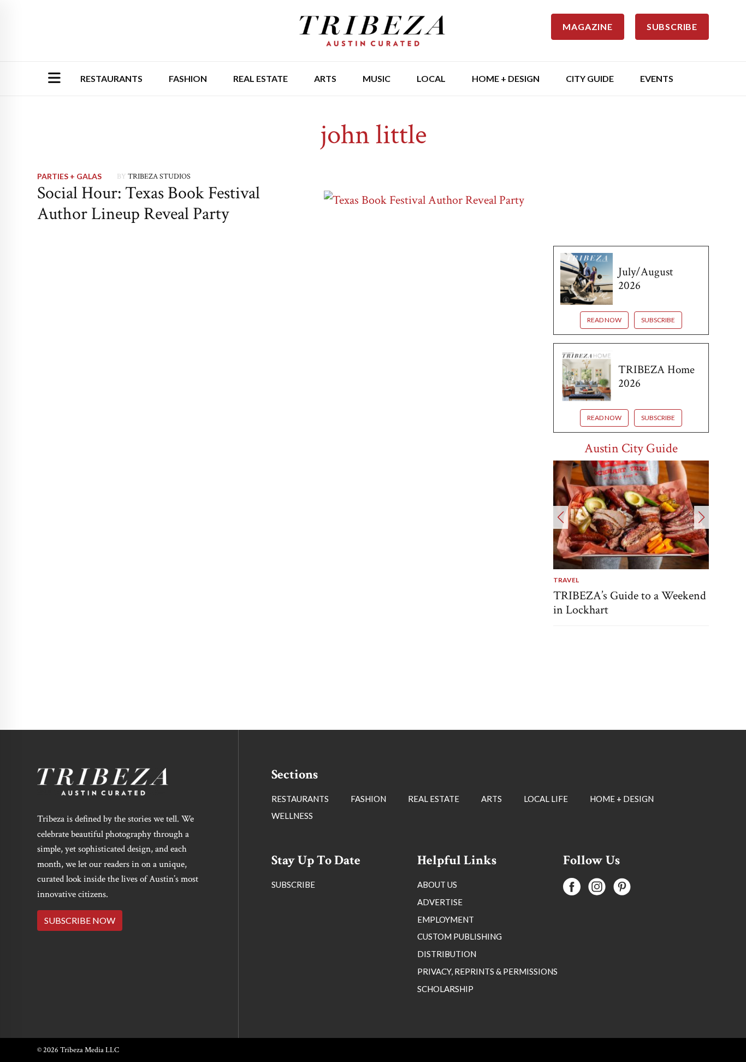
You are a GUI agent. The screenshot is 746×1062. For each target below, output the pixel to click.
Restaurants (111, 78)
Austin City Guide (631, 448)
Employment (445, 919)
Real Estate (260, 78)
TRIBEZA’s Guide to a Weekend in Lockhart (629, 603)
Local (431, 78)
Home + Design (506, 78)
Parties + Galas (69, 176)
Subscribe (658, 320)
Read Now (604, 320)
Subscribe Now (79, 920)
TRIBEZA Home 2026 (656, 376)
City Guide (590, 78)
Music (376, 78)
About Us (437, 884)
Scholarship (445, 989)
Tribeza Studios (159, 176)
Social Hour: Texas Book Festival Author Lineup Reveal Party (148, 203)
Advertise (440, 902)
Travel (566, 580)
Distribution (446, 954)
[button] (560, 517)
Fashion (188, 78)
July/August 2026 (645, 278)
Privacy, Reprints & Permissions (487, 971)
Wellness (292, 816)
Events (656, 78)
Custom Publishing (459, 936)
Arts (325, 78)
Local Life (546, 799)
